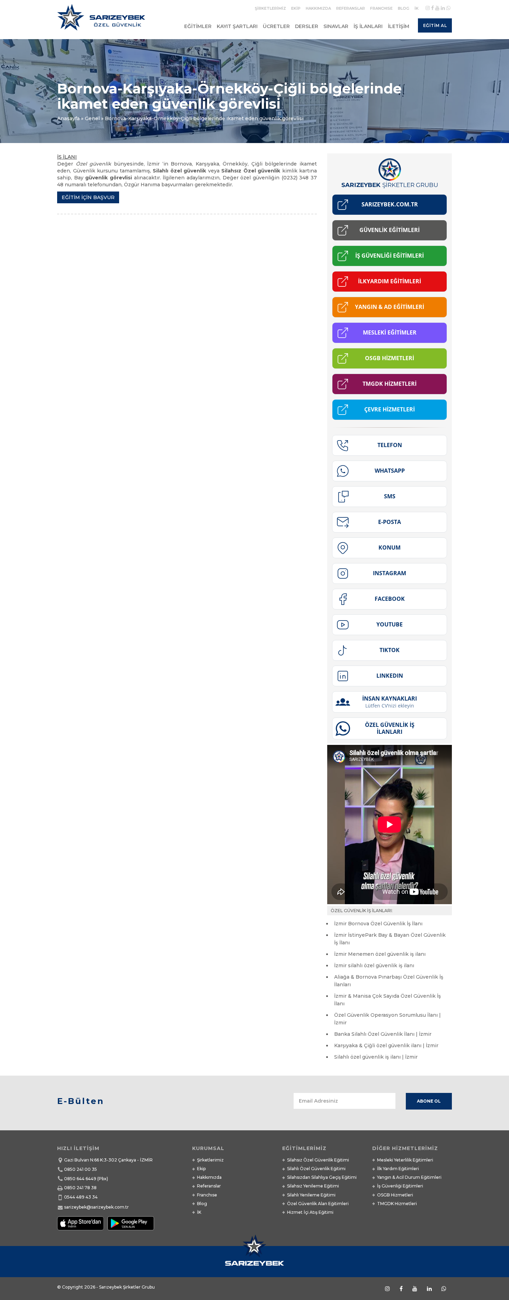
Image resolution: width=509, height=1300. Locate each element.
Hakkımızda (318, 8)
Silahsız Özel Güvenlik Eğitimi (318, 1160)
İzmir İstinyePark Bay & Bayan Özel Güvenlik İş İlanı (390, 939)
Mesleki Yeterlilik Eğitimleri (405, 1160)
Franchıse (381, 8)
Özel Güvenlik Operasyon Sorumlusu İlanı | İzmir (387, 1019)
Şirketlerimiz (270, 8)
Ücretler (276, 26)
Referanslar (350, 8)
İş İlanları (368, 26)
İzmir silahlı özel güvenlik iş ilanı (374, 965)
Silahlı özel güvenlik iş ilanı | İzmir (376, 1057)
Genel (92, 118)
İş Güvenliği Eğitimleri (400, 1185)
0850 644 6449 (80, 1178)
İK (416, 8)
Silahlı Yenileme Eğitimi (311, 1194)
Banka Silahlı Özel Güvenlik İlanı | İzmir (382, 1034)
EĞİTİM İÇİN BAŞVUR (88, 197)
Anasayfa (68, 118)
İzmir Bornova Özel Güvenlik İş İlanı (378, 923)
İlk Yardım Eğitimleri (398, 1168)
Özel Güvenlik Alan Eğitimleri (318, 1203)
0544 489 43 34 (81, 1197)
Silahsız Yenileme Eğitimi (313, 1185)
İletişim (398, 26)
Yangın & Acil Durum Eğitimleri (409, 1177)
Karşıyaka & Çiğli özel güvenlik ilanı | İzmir (386, 1045)
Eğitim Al (435, 25)
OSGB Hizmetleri (395, 1194)
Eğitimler (198, 26)
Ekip (296, 8)
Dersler (306, 26)
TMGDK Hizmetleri (397, 1203)
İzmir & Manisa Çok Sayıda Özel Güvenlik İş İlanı (387, 1000)
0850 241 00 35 (80, 1169)
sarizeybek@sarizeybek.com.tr (96, 1207)
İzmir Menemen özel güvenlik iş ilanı (380, 954)
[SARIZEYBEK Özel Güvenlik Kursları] (102, 20)
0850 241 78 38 (80, 1187)
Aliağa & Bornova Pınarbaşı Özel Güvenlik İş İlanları (388, 981)
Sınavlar (335, 26)
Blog (403, 8)
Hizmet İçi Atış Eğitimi (310, 1212)
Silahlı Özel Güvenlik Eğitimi (316, 1168)
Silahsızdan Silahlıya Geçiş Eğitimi (322, 1177)
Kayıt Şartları (237, 26)
